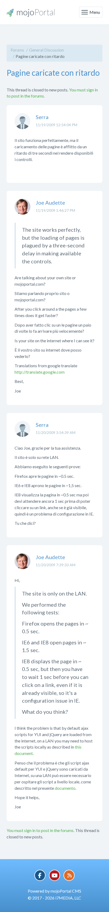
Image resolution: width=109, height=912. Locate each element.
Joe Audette (50, 202)
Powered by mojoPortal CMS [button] (54, 890)
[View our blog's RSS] (69, 875)
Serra (42, 117)
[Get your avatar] (22, 125)
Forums (17, 49)
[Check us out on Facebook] (40, 875)
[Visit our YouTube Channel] (54, 875)
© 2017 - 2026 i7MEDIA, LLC (54, 897)
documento (65, 788)
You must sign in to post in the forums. (40, 830)
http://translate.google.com (40, 371)
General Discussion (46, 49)
